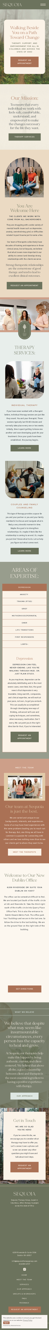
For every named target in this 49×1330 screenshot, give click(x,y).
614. (20, 1264)
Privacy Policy (27, 1320)
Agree (6, 1323)
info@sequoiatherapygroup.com (24, 1261)
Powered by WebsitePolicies (12, 1325)
